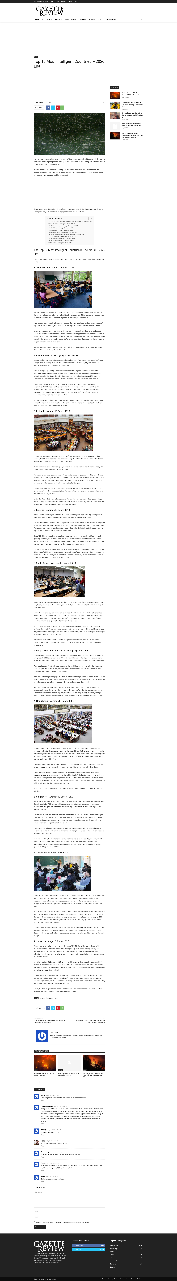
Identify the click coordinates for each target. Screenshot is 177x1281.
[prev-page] (35, 1082)
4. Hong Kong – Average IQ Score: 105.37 (63, 236)
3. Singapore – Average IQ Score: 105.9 (63, 238)
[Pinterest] (58, 108)
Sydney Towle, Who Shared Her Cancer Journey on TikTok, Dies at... (132, 115)
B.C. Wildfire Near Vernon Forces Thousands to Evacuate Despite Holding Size (93, 1075)
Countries (42, 998)
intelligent (50, 998)
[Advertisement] (88, 37)
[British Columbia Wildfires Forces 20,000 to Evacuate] (45, 1063)
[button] (140, 19)
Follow (101, 1250)
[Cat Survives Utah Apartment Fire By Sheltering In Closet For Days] (115, 105)
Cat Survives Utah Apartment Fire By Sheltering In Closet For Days (132, 105)
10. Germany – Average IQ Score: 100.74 (62, 224)
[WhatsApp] (62, 108)
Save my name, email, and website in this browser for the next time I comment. (62, 1222)
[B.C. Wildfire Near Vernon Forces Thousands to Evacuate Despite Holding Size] (94, 1063)
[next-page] (38, 1082)
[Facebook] (48, 108)
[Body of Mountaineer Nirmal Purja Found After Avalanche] (69, 1063)
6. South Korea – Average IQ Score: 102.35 (64, 232)
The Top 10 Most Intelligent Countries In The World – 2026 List (70, 221)
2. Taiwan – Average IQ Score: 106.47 (62, 240)
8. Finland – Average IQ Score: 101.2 (62, 228)
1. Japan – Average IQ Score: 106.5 (62, 243)
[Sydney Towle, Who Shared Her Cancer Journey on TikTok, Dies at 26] (115, 115)
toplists (57, 998)
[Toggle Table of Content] (89, 218)
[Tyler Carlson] (42, 1036)
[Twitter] (53, 108)
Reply (42, 1100)
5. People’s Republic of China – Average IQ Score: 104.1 (68, 234)
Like (102, 1245)
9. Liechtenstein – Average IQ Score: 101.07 (64, 226)
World (35, 56)
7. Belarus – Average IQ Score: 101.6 (62, 230)
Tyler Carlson (39, 102)
